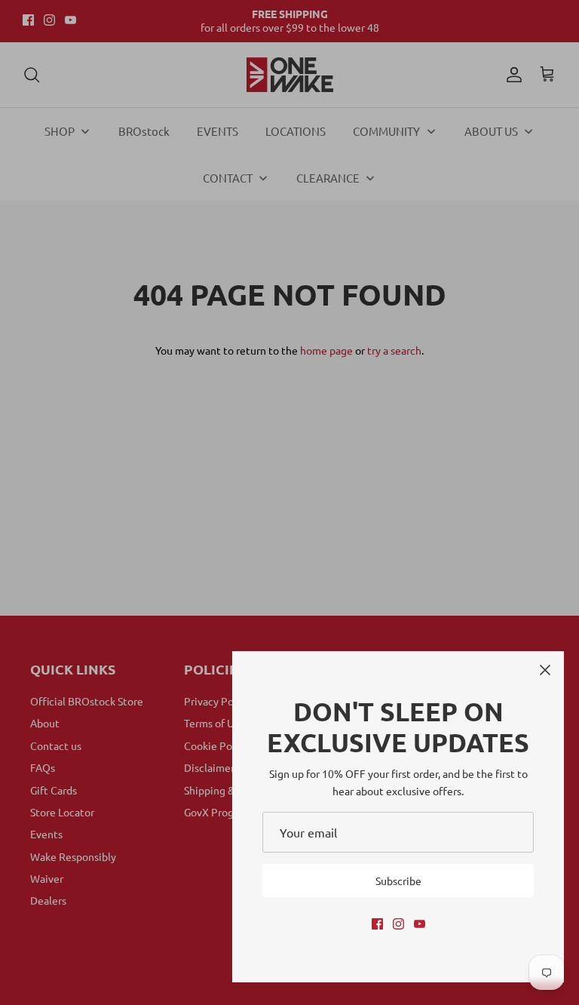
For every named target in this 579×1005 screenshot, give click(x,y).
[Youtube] (419, 924)
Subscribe (398, 880)
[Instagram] (398, 924)
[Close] (545, 670)
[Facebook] (377, 924)
